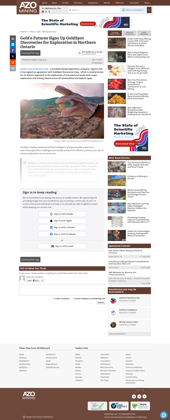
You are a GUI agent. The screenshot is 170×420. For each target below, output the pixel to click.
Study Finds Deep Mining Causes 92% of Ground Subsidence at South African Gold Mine (139, 42)
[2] (117, 56)
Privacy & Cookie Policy (135, 370)
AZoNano (23, 357)
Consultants (105, 361)
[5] (117, 98)
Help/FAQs (104, 377)
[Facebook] (13, 50)
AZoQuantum (51, 357)
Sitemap (129, 374)
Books (77, 364)
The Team (104, 380)
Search (128, 357)
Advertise (130, 364)
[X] (13, 56)
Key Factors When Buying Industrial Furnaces (125, 251)
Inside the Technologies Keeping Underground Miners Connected (138, 233)
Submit (101, 302)
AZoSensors (51, 354)
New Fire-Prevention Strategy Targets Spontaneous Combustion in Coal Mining (137, 84)
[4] (117, 84)
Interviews (104, 354)
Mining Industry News (128, 322)
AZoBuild (23, 370)
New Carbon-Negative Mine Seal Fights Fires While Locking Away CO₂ (138, 54)
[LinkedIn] (13, 44)
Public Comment (62, 298)
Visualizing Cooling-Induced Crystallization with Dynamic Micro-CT (138, 219)
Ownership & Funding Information (135, 381)
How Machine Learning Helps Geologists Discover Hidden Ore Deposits (138, 207)
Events (78, 374)
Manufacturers (106, 367)
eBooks (78, 367)
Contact (129, 361)
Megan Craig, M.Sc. (39, 59)
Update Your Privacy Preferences (39, 417)
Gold (38, 31)
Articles (78, 357)
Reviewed (98, 63)
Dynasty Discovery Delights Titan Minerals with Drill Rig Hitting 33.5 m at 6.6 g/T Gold (138, 69)
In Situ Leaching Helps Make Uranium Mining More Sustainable (137, 96)
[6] (117, 112)
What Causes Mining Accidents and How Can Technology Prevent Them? (138, 193)
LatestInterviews (144, 33)
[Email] (13, 68)
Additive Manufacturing (129, 298)
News (32, 31)
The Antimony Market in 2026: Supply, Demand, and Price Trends (138, 164)
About (128, 354)
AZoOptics (23, 367)
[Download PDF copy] (13, 38)
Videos (78, 370)
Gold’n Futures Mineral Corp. (34, 69)
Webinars (104, 357)
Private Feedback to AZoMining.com (89, 298)
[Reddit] (13, 62)
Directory (78, 2)
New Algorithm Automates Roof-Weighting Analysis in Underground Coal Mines (139, 111)
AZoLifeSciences (52, 367)
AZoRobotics (24, 361)
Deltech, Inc (117, 256)
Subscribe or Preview (127, 300)
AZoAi (48, 361)
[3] (117, 70)
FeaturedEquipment (129, 33)
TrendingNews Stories (115, 33)
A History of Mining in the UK (137, 177)
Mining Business (49, 31)
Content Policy (132, 377)
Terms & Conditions (134, 367)
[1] (117, 43)
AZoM (21, 354)
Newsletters (105, 374)
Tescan (115, 267)
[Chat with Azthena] (164, 415)
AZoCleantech (24, 364)
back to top (140, 390)
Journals (78, 377)
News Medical (52, 364)
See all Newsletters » (117, 334)
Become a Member (108, 370)
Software (79, 380)
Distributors (105, 364)
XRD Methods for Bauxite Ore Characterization (122, 273)
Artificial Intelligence (128, 310)
